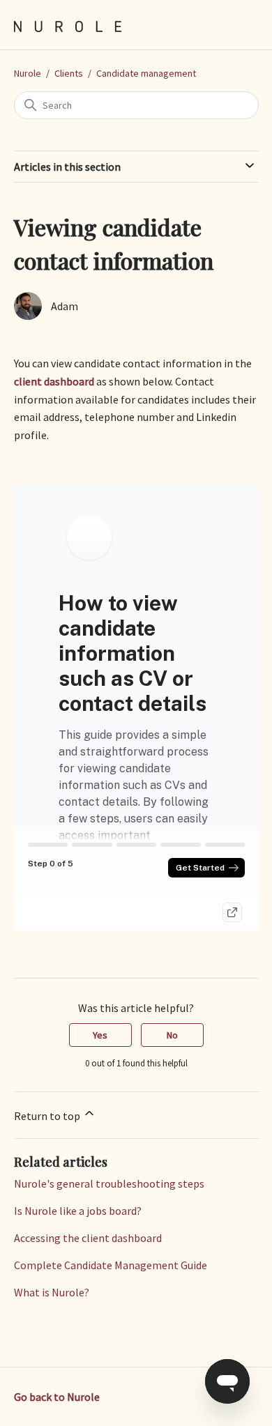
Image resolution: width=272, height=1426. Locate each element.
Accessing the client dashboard (88, 1238)
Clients (68, 73)
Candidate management (146, 73)
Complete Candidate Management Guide (110, 1265)
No (172, 1035)
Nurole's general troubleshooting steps (109, 1183)
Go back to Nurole (57, 1397)
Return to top (48, 1116)
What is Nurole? (51, 1292)
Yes (100, 1035)
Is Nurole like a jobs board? (78, 1211)
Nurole (27, 73)
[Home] (68, 25)
